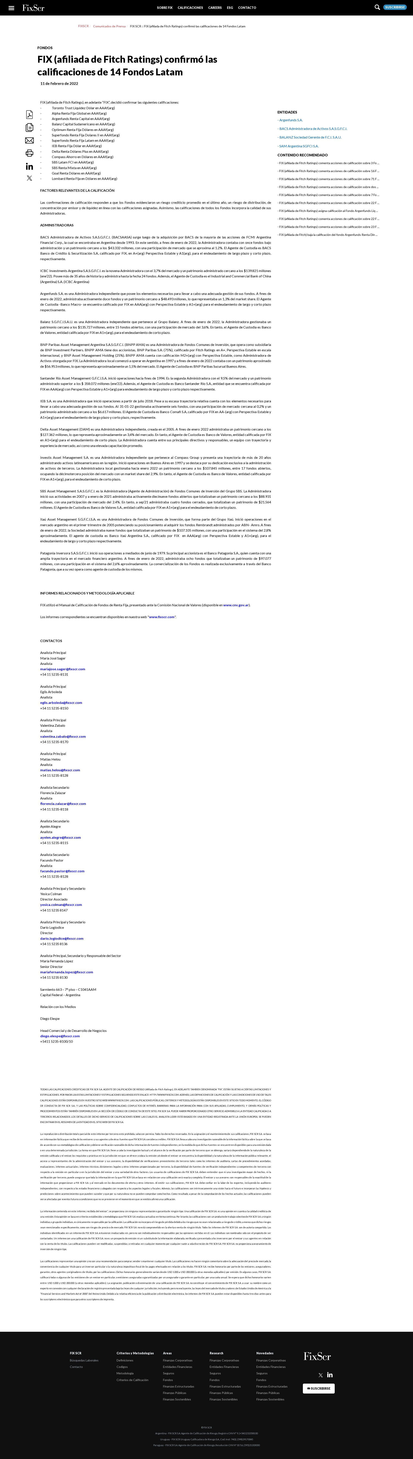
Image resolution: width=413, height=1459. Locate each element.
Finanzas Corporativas (178, 1360)
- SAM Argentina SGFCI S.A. (298, 146)
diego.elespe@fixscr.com (60, 1036)
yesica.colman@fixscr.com (61, 904)
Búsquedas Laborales (84, 1360)
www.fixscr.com (161, 617)
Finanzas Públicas (174, 1393)
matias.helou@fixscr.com (60, 770)
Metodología (125, 1373)
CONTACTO (247, 7)
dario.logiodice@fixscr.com (61, 938)
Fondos (168, 1380)
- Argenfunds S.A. (290, 120)
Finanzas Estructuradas (178, 1386)
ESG (230, 7)
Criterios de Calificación (132, 1380)
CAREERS (215, 7)
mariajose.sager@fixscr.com (62, 669)
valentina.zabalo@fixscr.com (63, 736)
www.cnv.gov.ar (236, 605)
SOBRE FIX (165, 7)
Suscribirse (395, 7)
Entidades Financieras (177, 1367)
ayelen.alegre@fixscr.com (60, 837)
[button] (165, 7)
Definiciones (125, 1360)
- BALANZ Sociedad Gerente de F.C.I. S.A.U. (309, 137)
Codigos (122, 1367)
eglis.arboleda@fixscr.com (61, 702)
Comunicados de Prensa (109, 26)
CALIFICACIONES (190, 7)
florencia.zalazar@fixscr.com (63, 803)
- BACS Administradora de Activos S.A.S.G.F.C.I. (312, 128)
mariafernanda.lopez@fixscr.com (66, 972)
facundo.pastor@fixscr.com (62, 871)
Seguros (168, 1373)
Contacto (76, 1367)
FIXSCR (83, 26)
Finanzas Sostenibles (177, 1399)
